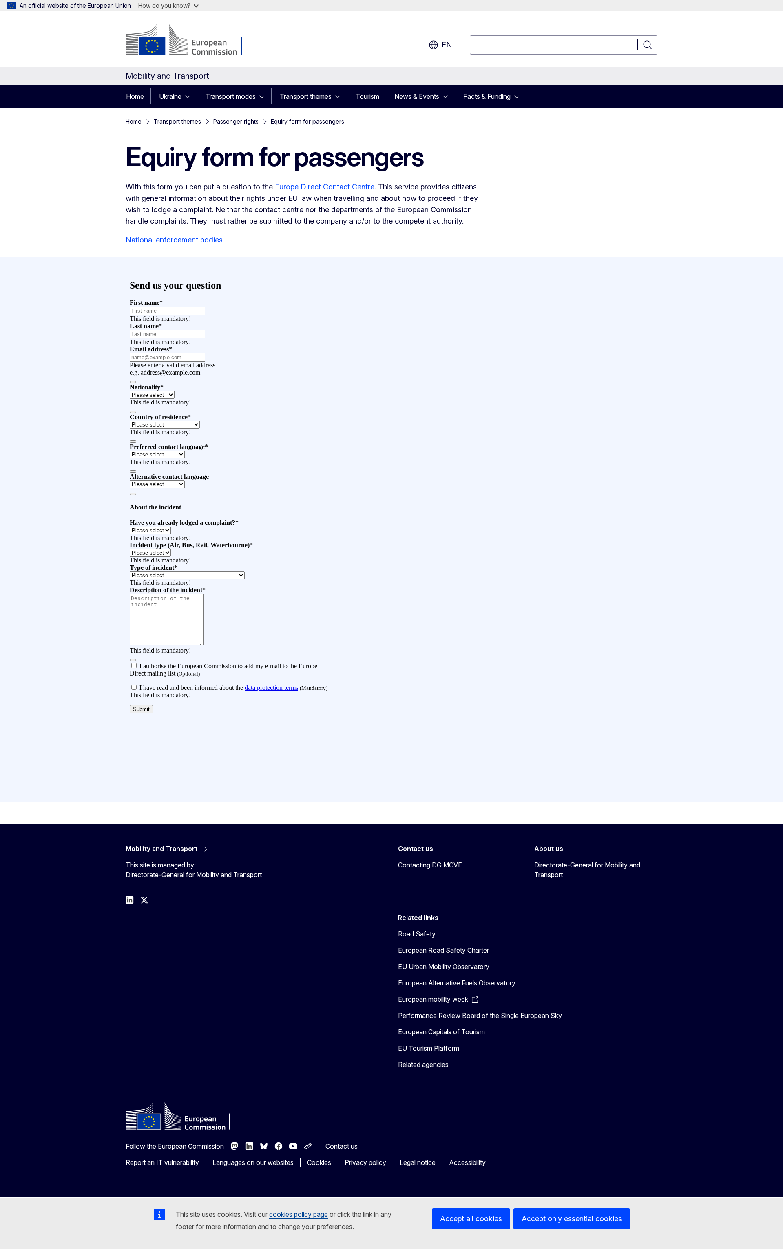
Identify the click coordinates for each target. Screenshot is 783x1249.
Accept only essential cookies (572, 1218)
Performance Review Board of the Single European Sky (480, 1015)
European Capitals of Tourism (441, 1032)
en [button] (447, 44)
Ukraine (170, 96)
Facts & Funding (487, 96)
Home (135, 96)
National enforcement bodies (174, 240)
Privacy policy (365, 1162)
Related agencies (423, 1064)
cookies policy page (298, 1214)
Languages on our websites (253, 1162)
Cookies (319, 1162)
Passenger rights (236, 121)
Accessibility (467, 1162)
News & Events (416, 96)
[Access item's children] (190, 96)
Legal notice (418, 1162)
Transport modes (231, 96)
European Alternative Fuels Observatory (456, 983)
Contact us (341, 1146)
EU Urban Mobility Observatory (443, 966)
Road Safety (417, 934)
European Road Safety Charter (443, 950)
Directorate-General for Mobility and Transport (587, 870)
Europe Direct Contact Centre (324, 186)
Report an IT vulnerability (162, 1162)
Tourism (367, 96)
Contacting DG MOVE (430, 865)
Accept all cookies (471, 1218)
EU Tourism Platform (428, 1048)
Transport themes (306, 96)
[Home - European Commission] (191, 40)
